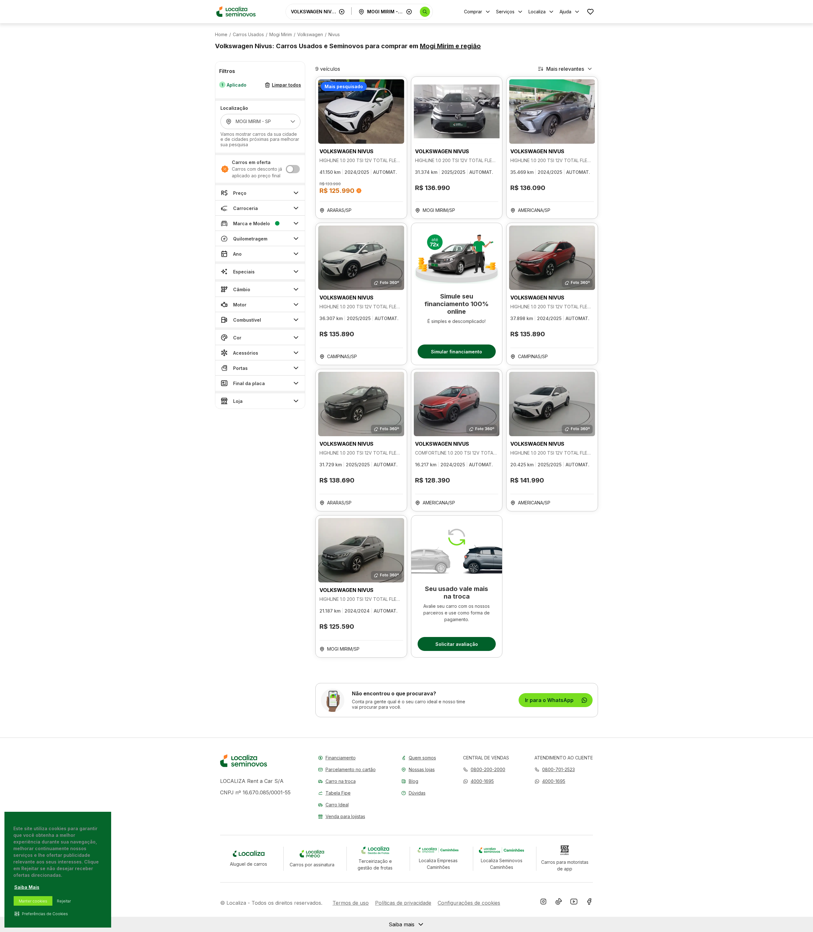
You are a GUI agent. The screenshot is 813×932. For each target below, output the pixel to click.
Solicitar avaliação (456, 644)
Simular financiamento (456, 351)
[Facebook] (589, 903)
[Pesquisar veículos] (425, 12)
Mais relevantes (565, 69)
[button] (478, 781)
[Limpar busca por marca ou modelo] (342, 12)
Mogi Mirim (280, 34)
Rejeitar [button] (64, 901)
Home (221, 34)
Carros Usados (248, 34)
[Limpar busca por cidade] (409, 12)
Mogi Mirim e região (450, 46)
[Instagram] (543, 903)
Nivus (334, 34)
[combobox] (313, 11)
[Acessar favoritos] (590, 11)
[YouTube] (574, 903)
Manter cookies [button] (33, 901)
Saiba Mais (26, 887)
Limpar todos (286, 85)
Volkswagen (310, 34)
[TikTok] (558, 903)
